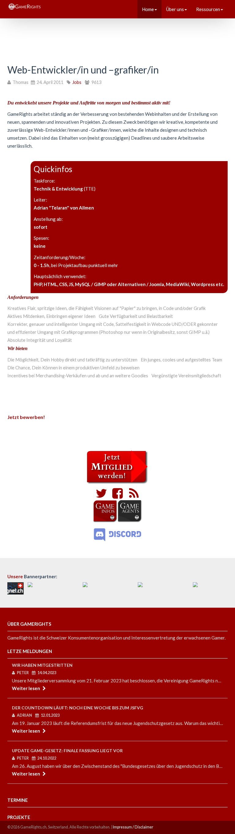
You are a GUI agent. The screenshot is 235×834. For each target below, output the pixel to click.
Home (148, 9)
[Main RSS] (132, 496)
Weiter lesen (26, 688)
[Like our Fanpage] (116, 496)
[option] (34, 588)
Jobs (76, 82)
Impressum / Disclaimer (133, 827)
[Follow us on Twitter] (101, 496)
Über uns (175, 9)
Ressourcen (208, 9)
